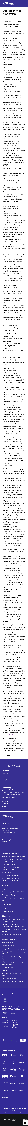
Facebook (5, 803)
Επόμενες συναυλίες (8, 889)
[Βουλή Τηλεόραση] (22, 1062)
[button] (24, 3)
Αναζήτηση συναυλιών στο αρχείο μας (13, 899)
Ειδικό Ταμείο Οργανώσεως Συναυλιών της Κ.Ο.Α (11, 868)
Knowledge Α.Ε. (20, 1112)
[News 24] (22, 1083)
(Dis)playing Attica (8, 967)
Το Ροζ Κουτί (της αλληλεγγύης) (12, 981)
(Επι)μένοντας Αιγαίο (9, 978)
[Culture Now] (22, 1069)
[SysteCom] (14, 1027)
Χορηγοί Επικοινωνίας (9, 911)
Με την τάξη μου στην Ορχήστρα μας (14, 949)
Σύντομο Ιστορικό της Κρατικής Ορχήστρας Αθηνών (12, 860)
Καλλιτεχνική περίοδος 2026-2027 (13, 892)
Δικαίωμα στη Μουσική (9, 939)
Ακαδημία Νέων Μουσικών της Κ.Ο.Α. (12, 935)
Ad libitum (5, 970)
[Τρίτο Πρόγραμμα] (5, 1062)
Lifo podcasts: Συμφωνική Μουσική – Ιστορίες (14, 930)
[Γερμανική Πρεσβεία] (5, 1041)
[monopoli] (5, 1097)
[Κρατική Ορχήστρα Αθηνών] (8, 3)
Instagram (5, 801)
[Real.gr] (13, 1083)
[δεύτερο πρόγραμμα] (22, 1055)
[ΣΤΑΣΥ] (5, 1069)
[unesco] (23, 1041)
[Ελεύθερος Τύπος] (13, 1076)
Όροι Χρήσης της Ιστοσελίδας (11, 875)
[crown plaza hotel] (5, 1026)
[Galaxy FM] (5, 1076)
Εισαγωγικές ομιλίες (8, 945)
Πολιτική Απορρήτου (16, 794)
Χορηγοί (4, 908)
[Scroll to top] (25, 1123)
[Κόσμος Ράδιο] (13, 1062)
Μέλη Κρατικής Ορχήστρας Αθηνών (13, 856)
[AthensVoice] (5, 1090)
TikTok (4, 807)
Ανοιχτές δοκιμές (7, 942)
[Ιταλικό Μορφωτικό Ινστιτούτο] (14, 1041)
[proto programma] (13, 1055)
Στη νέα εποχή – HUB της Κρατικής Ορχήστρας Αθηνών (13, 920)
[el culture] (22, 1076)
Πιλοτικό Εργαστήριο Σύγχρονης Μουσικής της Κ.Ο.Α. (12, 963)
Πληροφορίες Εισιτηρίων (10, 895)
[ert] (5, 1055)
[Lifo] (13, 1069)
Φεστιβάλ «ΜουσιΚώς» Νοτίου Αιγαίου (12, 974)
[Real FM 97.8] (5, 1083)
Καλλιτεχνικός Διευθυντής (10, 853)
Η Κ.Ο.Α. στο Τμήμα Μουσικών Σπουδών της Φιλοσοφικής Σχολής (13, 925)
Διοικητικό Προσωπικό (9, 864)
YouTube (4, 805)
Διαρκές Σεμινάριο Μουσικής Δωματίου (11, 958)
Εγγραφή (7, 789)
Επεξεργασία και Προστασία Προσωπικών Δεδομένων (11, 879)
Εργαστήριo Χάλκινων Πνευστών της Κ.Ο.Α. (14, 953)
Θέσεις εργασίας (7, 872)
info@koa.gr (13, 735)
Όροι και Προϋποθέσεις (19, 792)
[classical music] (22, 1090)
